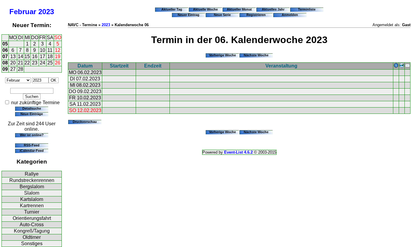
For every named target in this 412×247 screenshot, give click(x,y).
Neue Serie (222, 15)
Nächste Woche (256, 55)
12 (57, 50)
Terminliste (306, 9)
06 (5, 50)
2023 (46, 12)
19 (57, 56)
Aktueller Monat (239, 9)
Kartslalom (31, 199)
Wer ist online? (32, 135)
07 (5, 56)
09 (5, 69)
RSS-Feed (32, 145)
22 (27, 62)
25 (50, 62)
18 (50, 56)
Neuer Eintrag (188, 15)
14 (20, 56)
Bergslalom (32, 186)
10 (42, 50)
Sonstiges (32, 243)
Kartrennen (32, 205)
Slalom (31, 192)
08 (5, 62)
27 (13, 69)
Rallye (32, 174)
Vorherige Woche (222, 55)
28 (20, 69)
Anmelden (290, 15)
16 (34, 56)
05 (5, 43)
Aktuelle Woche (205, 9)
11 (49, 50)
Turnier (31, 211)
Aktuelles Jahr (273, 9)
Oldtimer (32, 237)
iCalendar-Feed (32, 150)
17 (42, 56)
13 (13, 56)
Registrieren (256, 15)
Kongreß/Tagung (32, 230)
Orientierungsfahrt (32, 218)
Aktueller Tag (171, 9)
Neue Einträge (32, 114)
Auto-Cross (32, 224)
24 (42, 62)
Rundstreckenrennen (31, 180)
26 (57, 62)
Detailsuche (31, 108)
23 (34, 62)
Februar (22, 12)
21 (20, 62)
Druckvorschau (85, 122)
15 (27, 56)
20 (13, 62)
